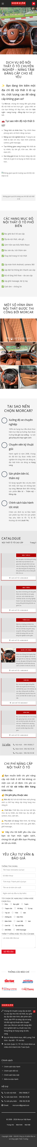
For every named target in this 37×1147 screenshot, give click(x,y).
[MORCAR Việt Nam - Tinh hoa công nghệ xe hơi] (18, 4)
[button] (3, 3)
